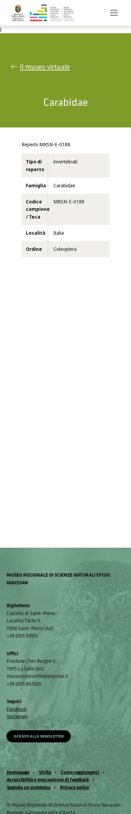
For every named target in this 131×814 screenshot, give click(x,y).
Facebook (17, 709)
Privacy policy (74, 787)
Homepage (18, 772)
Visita (45, 772)
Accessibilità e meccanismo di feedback (48, 779)
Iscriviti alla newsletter (38, 736)
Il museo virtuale (45, 66)
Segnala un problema (28, 787)
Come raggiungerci (80, 772)
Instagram (17, 716)
